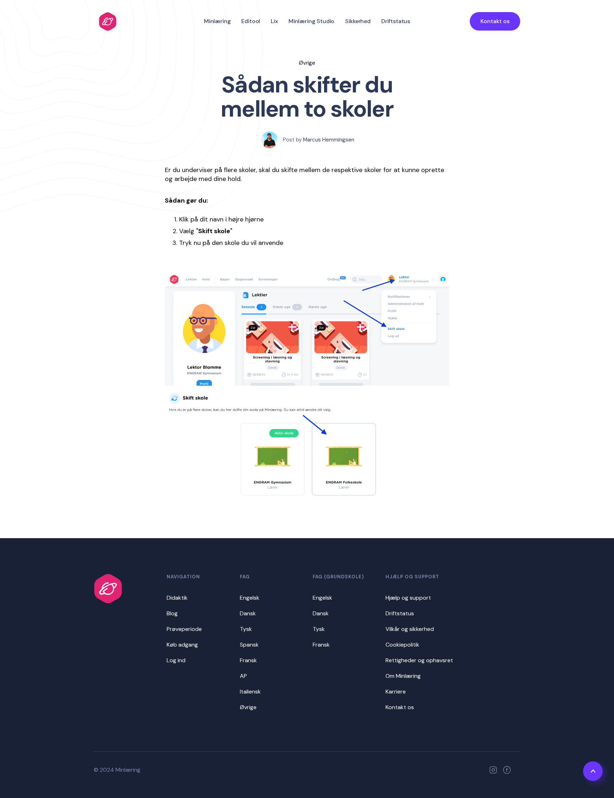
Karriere (396, 691)
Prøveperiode (184, 629)
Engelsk (249, 597)
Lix (274, 21)
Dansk (248, 613)
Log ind (176, 660)
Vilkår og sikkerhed (410, 629)
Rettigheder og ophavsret (419, 660)
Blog (172, 613)
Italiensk (250, 691)
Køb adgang (182, 644)
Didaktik (177, 597)
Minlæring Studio (311, 21)
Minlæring (217, 21)
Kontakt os (495, 21)
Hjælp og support (408, 597)
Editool (250, 21)
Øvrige (248, 707)
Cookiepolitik (402, 644)
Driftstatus (395, 21)
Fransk (248, 660)
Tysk (246, 629)
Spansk (249, 644)
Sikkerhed (358, 21)
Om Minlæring (403, 676)
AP (243, 676)
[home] (108, 21)
